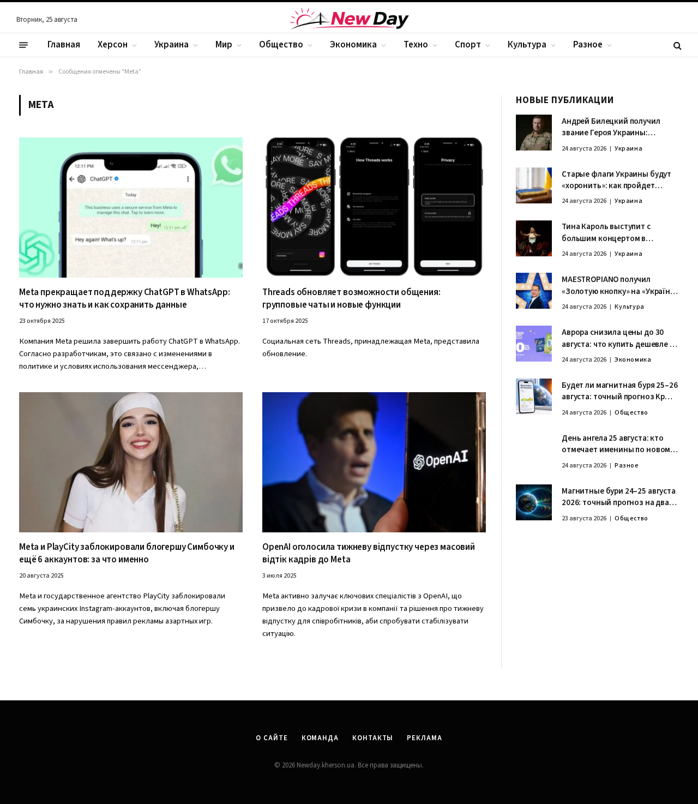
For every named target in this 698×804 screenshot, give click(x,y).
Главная (63, 44)
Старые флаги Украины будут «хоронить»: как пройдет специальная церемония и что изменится (618, 180)
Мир (223, 44)
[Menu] (23, 45)
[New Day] (349, 20)
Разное (588, 44)
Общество (281, 44)
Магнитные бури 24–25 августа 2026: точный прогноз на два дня (619, 497)
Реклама (424, 738)
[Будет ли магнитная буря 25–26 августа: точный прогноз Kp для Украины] (534, 397)
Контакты (372, 738)
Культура (527, 44)
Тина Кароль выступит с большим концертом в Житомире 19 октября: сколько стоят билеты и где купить (620, 233)
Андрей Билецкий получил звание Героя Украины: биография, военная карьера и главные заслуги (619, 127)
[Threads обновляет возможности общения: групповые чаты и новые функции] (374, 207)
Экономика (353, 44)
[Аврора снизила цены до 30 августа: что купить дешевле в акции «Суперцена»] (534, 344)
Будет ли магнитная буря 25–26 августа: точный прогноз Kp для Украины (620, 391)
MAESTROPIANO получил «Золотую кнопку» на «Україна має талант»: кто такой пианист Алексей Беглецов (618, 285)
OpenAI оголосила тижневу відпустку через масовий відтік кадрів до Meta (368, 553)
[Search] (676, 45)
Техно (416, 44)
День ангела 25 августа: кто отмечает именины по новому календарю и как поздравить (618, 444)
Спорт (468, 44)
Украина (171, 44)
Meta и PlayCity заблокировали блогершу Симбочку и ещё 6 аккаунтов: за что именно (126, 553)
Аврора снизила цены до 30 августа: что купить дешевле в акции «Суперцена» (618, 338)
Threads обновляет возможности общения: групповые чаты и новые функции (351, 298)
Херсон (113, 44)
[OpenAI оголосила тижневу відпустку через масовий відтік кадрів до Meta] (374, 462)
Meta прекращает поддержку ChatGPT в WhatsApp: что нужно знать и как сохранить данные (124, 298)
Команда (320, 738)
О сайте (271, 738)
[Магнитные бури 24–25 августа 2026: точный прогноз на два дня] (534, 502)
